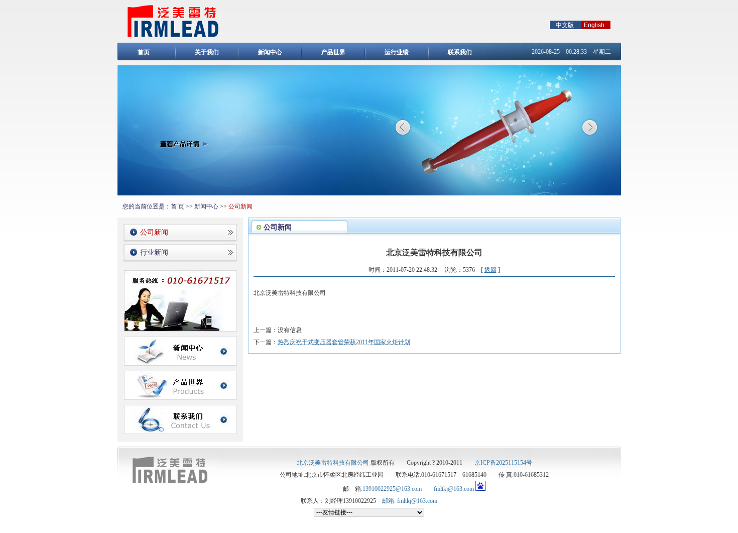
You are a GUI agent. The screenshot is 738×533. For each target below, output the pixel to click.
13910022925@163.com (392, 488)
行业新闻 (154, 252)
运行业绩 (397, 52)
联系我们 (460, 52)
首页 (144, 52)
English (594, 25)
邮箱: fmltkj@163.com (409, 500)
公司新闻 (154, 232)
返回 (490, 269)
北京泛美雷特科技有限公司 (333, 462)
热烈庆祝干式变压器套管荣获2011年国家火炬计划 (344, 342)
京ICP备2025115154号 (503, 462)
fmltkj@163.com (454, 488)
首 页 (177, 206)
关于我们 (207, 52)
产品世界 (333, 52)
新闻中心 (270, 52)
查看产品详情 (184, 144)
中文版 (565, 25)
